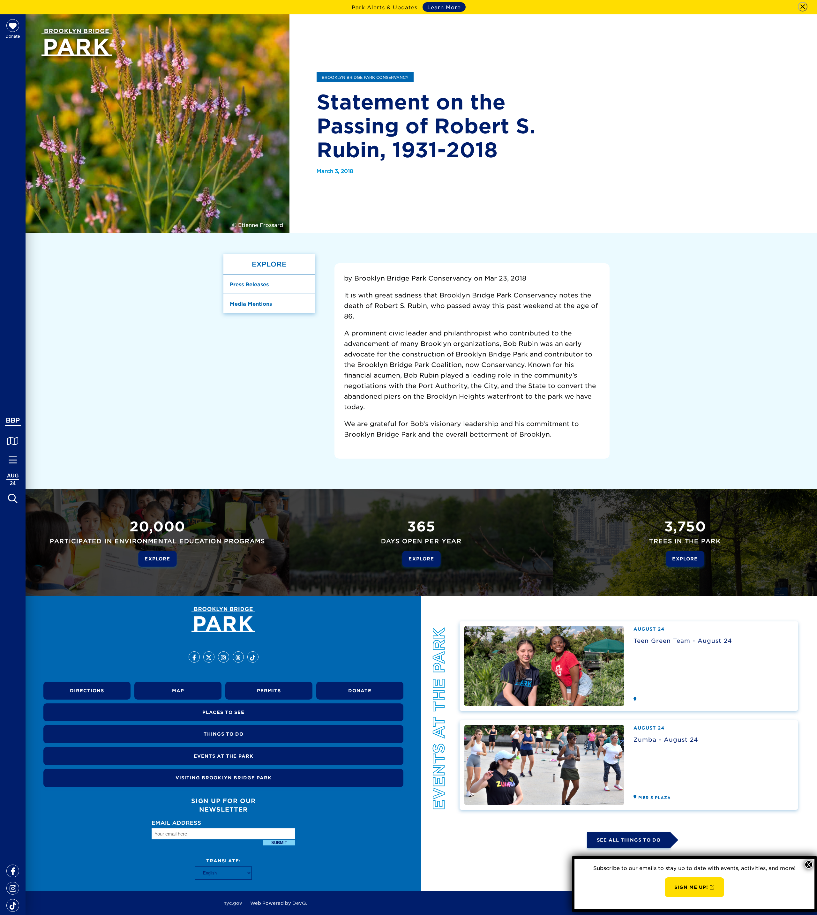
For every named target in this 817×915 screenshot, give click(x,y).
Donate (359, 690)
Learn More (444, 7)
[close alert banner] (802, 6)
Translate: (223, 860)
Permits (269, 690)
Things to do (224, 734)
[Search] (13, 498)
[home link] (223, 620)
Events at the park (223, 756)
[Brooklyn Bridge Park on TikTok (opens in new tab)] (12, 903)
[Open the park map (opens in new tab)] (13, 440)
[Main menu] (13, 459)
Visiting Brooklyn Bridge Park (224, 777)
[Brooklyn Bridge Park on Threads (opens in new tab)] (238, 657)
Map (178, 690)
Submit (279, 842)
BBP (13, 420)
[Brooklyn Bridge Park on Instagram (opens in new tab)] (12, 886)
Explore (157, 558)
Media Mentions (251, 303)
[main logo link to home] (76, 42)
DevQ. (299, 903)
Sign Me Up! (691, 887)
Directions (87, 690)
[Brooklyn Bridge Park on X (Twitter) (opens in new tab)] (208, 657)
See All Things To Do (629, 840)
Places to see (223, 712)
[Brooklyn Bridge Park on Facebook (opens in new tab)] (12, 868)
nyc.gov (232, 903)
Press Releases (249, 284)
